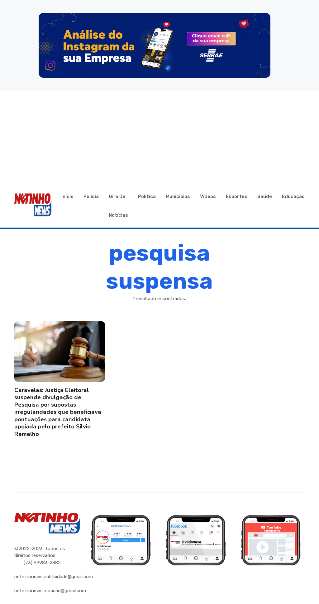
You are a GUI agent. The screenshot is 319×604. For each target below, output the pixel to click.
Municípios (178, 196)
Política (147, 196)
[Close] (311, 7)
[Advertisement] (159, 137)
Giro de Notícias (118, 206)
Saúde (264, 196)
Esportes (236, 196)
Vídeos (208, 196)
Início (67, 196)
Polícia (91, 196)
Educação (293, 196)
